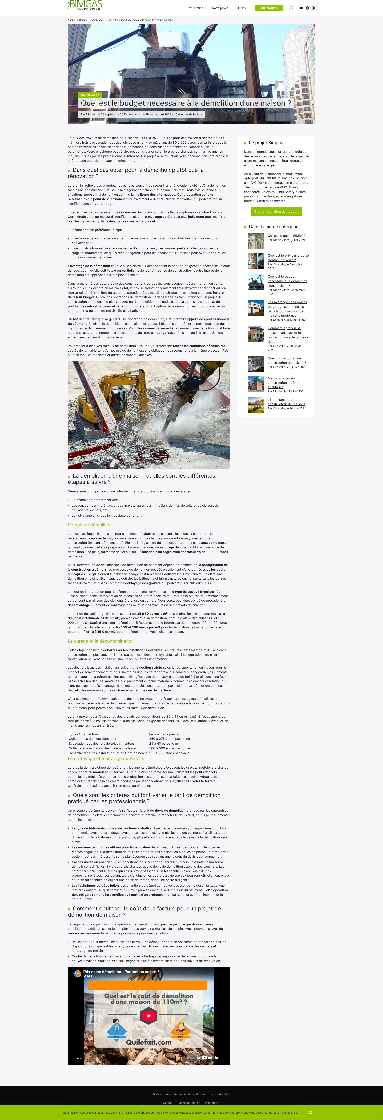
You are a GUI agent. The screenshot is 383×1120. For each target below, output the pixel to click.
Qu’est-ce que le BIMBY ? (287, 236)
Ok (310, 1112)
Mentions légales (189, 1102)
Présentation (195, 8)
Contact (168, 1102)
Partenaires (269, 8)
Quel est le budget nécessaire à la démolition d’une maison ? (287, 280)
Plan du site (212, 1102)
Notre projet (220, 8)
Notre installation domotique (276, 211)
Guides (241, 8)
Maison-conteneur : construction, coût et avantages (283, 382)
